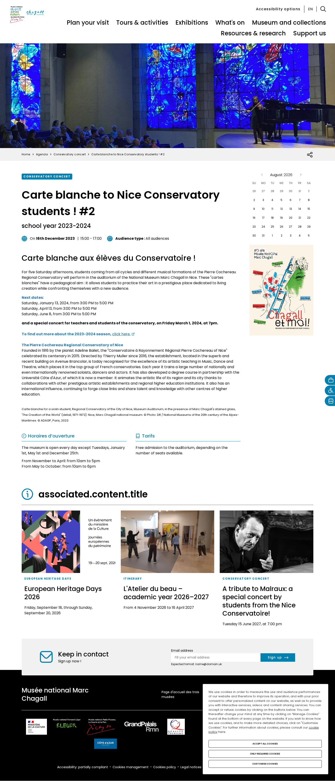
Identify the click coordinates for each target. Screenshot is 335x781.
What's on (230, 22)
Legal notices (190, 767)
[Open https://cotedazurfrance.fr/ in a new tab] (105, 744)
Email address (182, 650)
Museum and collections (289, 22)
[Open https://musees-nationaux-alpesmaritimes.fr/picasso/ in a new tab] (101, 727)
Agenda (42, 154)
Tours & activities (142, 22)
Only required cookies (265, 753)
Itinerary (133, 579)
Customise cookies (265, 763)
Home (26, 154)
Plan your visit (88, 22)
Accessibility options (278, 9)
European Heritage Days (47, 579)
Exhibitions (191, 22)
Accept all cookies (265, 743)
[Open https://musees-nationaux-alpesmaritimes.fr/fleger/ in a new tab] (66, 727)
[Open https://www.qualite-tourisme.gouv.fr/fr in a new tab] (176, 727)
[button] (323, 9)
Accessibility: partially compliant (82, 767)
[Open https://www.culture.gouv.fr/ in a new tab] (36, 727)
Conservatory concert (46, 176)
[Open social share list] (310, 155)
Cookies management (131, 767)
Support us (309, 33)
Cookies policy (164, 767)
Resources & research (253, 33)
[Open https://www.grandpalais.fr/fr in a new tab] (141, 727)
